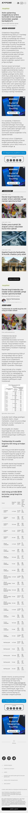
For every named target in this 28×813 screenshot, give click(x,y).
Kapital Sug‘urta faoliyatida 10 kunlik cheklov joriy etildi (14, 253)
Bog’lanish (7, 783)
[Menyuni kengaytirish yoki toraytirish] (25, 3)
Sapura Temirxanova (13, 299)
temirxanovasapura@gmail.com (14, 302)
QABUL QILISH (14, 809)
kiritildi (4, 363)
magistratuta (11, 28)
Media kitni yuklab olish (11, 780)
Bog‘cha (4, 305)
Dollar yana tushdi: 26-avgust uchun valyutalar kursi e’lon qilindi (12, 227)
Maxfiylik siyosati (9, 768)
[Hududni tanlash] (18, 3)
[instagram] (9, 758)
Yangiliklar (5, 8)
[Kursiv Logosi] (7, 3)
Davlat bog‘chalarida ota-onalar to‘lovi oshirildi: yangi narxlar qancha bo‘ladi (14, 199)
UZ (21, 3)
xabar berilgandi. (20, 683)
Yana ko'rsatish (14, 279)
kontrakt (4, 28)
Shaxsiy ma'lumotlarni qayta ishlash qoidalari (14, 776)
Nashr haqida (8, 765)
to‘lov (9, 305)
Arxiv (5, 772)
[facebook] (4, 758)
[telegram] (14, 758)
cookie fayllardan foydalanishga (17, 803)
